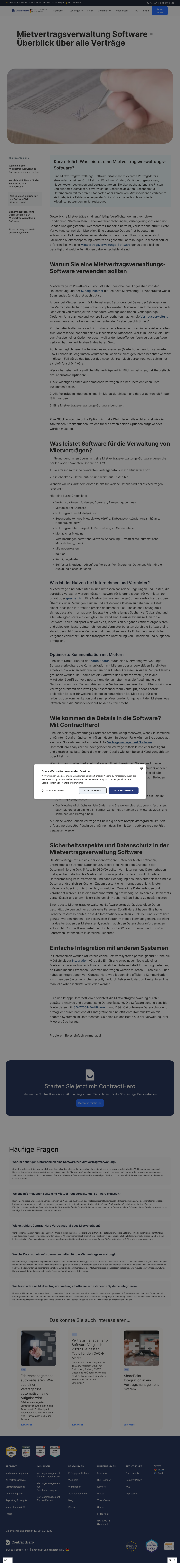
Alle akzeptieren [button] (123, 790)
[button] (52, 790)
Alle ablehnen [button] (92, 790)
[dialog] (90, 781)
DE (5, 1560)
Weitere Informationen (73, 782)
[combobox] (8, 1560)
